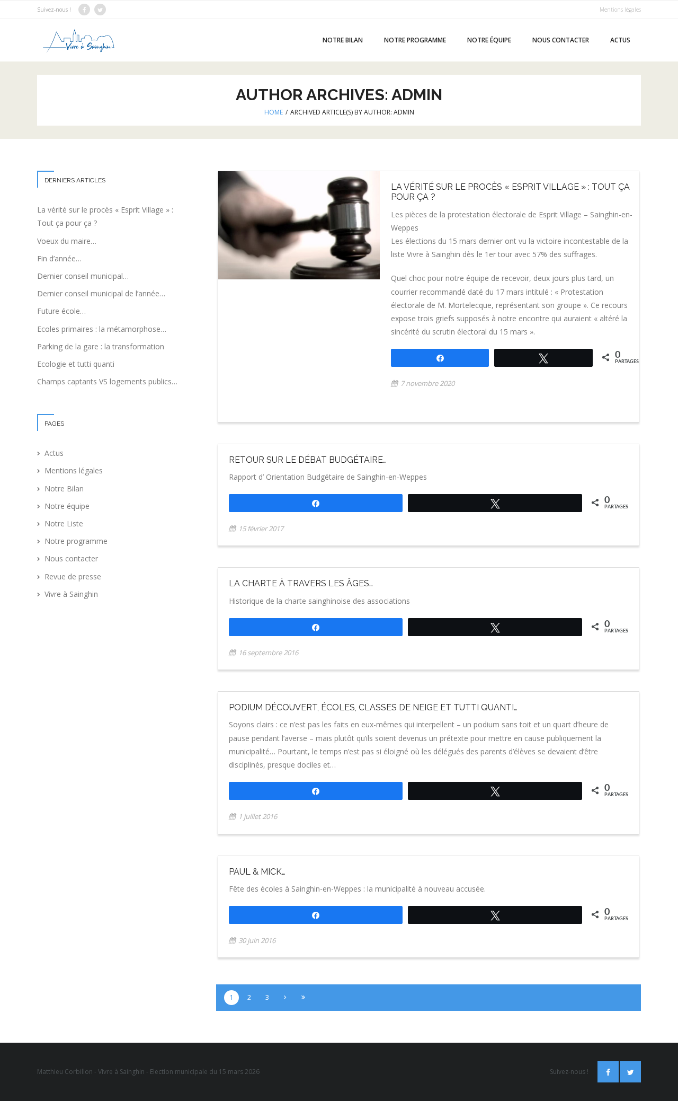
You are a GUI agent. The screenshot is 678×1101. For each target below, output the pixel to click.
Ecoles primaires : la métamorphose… (101, 329)
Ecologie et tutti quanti (75, 364)
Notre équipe (67, 506)
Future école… (61, 311)
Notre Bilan (64, 488)
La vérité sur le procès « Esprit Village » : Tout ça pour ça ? (105, 216)
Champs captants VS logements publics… (107, 381)
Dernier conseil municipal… (83, 276)
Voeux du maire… (66, 241)
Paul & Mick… (257, 872)
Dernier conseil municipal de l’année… (101, 293)
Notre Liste (63, 523)
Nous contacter (71, 558)
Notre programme (76, 541)
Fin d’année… (59, 258)
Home (273, 112)
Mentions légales (620, 9)
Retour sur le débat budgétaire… (308, 460)
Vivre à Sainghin (71, 594)
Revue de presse (72, 576)
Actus (54, 453)
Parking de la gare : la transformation (100, 346)
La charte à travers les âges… (301, 583)
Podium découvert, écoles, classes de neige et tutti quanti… (373, 707)
